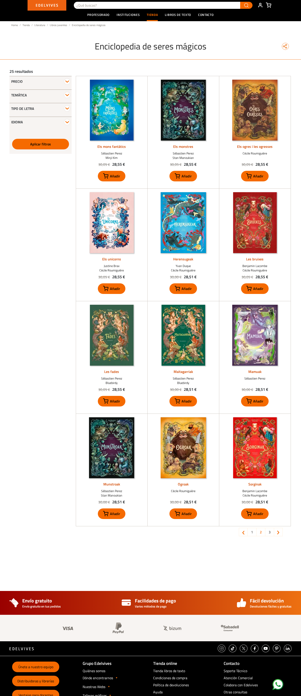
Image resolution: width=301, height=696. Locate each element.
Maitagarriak (183, 371)
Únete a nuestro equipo (35, 667)
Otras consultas (235, 692)
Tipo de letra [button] (22, 108)
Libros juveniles (58, 25)
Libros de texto (178, 14)
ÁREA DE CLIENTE (260, 5)
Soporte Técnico (235, 670)
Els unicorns (111, 259)
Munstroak (111, 484)
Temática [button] (19, 95)
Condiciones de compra (170, 678)
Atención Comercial (238, 678)
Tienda (26, 25)
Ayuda (158, 692)
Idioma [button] (17, 122)
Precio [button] (17, 81)
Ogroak (183, 484)
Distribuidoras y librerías (35, 681)
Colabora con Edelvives (241, 685)
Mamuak (255, 371)
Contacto (206, 14)
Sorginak (255, 484)
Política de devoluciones (171, 685)
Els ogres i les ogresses (255, 146)
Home (14, 25)
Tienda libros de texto (169, 670)
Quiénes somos (94, 670)
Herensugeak (183, 259)
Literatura (39, 25)
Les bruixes (255, 259)
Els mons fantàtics (111, 146)
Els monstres (183, 146)
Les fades (111, 371)
